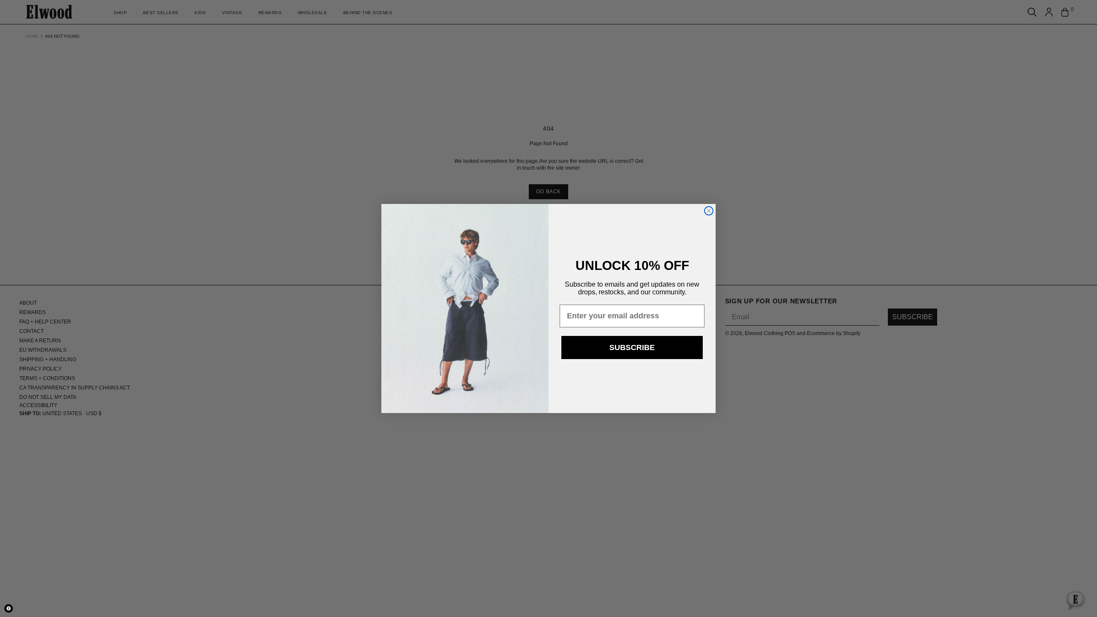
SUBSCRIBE (632, 347)
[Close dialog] (708, 211)
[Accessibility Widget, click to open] (8, 608)
